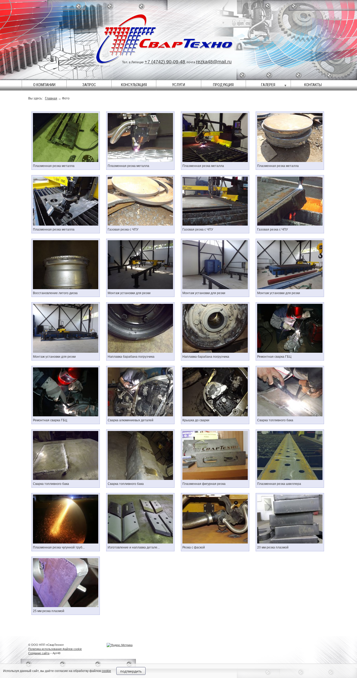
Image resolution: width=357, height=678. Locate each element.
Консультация (134, 84)
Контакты (313, 84)
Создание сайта (38, 653)
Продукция (223, 84)
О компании (44, 84)
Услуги (178, 84)
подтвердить (131, 671)
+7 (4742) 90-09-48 (165, 61)
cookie (106, 671)
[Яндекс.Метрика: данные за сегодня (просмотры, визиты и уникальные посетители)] (120, 645)
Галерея (268, 84)
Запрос (89, 84)
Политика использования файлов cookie (55, 649)
